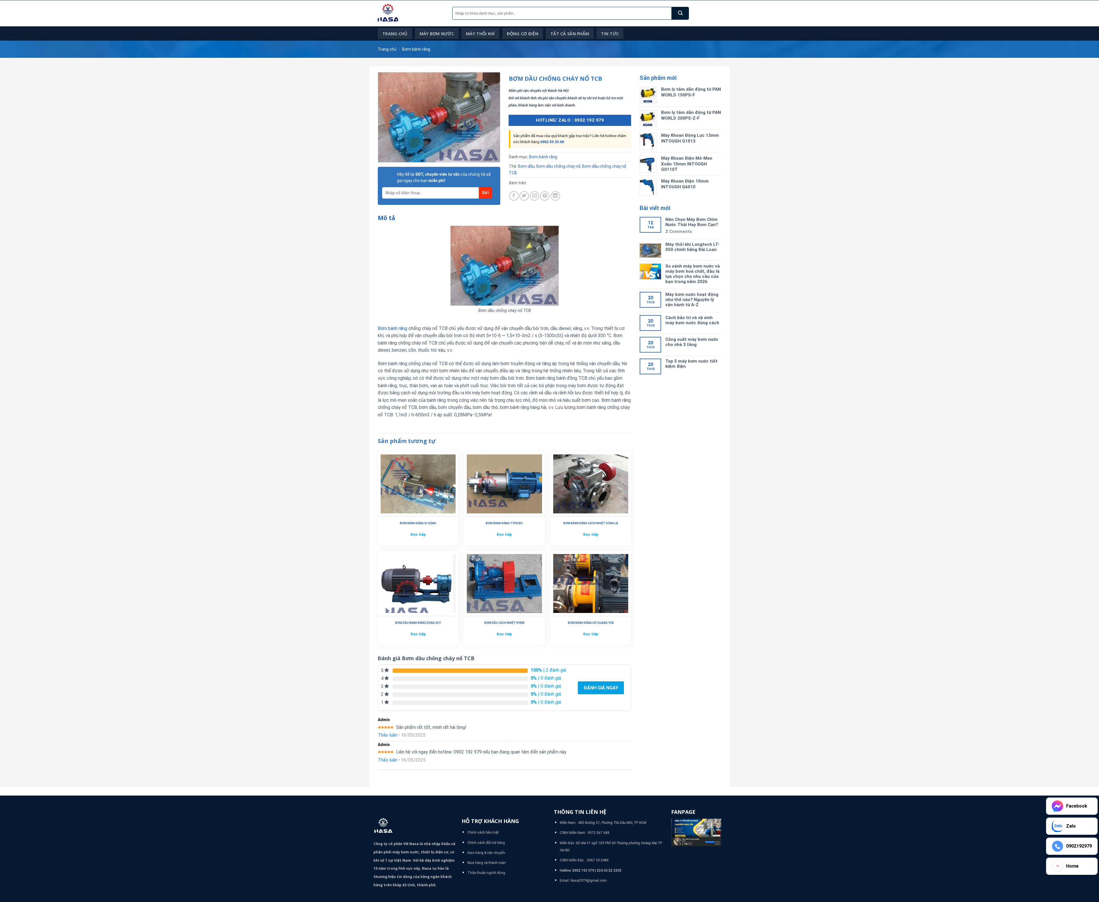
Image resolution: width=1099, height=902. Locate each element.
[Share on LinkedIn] (555, 196)
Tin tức (610, 33)
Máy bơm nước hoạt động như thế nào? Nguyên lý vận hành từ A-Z (691, 299)
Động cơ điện (522, 33)
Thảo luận (387, 735)
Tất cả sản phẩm (569, 33)
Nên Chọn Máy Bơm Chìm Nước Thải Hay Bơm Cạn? (691, 222)
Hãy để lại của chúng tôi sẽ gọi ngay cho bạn (444, 177)
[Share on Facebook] (514, 196)
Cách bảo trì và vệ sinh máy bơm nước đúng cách (692, 320)
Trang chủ (395, 33)
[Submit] (680, 13)
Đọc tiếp (418, 534)
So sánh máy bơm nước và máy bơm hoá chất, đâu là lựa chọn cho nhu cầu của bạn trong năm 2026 (692, 274)
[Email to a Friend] (534, 196)
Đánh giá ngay (601, 688)
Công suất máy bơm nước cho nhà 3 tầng (691, 342)
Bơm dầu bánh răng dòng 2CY (418, 622)
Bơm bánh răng (416, 49)
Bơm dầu (526, 166)
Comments (678, 231)
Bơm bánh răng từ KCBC (504, 523)
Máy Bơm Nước (437, 33)
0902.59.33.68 (552, 142)
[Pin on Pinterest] (545, 196)
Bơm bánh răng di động (418, 523)
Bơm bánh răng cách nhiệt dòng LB (590, 523)
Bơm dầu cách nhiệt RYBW (504, 622)
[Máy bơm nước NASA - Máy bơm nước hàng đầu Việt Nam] (411, 13)
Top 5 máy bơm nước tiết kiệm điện (691, 364)
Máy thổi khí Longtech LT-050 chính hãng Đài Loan (692, 247)
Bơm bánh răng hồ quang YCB (591, 622)
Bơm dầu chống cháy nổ (558, 166)
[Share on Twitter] (524, 196)
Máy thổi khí (480, 33)
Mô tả (386, 218)
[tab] (386, 218)
